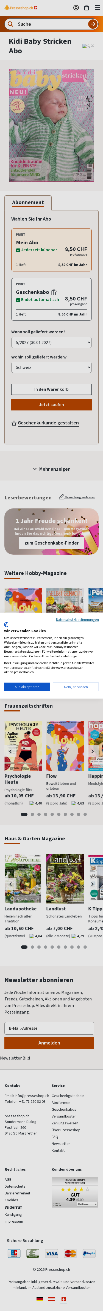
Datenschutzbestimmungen (77, 619)
